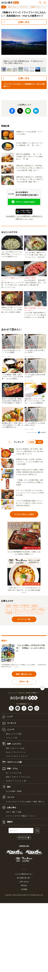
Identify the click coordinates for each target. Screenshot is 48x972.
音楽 (7, 777)
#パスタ (31, 613)
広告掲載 (24, 889)
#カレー (18, 609)
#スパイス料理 (30, 609)
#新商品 (34, 606)
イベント (9, 738)
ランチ (8, 756)
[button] (9, 69)
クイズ (14, 773)
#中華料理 (24, 606)
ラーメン (17, 752)
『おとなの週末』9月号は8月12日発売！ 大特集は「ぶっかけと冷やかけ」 (30, 648)
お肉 (7, 812)
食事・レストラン (14, 744)
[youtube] (30, 708)
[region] (24, 49)
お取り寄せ (11, 807)
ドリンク (32, 816)
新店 (19, 734)
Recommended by (32, 432)
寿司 (7, 748)
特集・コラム (12, 7)
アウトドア (23, 7)
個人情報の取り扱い (24, 878)
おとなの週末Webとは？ (24, 874)
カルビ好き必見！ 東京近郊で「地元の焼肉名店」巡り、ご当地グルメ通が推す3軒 (35, 282)
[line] (18, 708)
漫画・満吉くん (39, 801)
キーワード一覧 (23, 837)
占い (7, 773)
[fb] (24, 708)
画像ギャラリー (35, 7)
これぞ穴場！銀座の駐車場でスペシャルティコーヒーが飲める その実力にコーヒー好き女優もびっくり (35, 315)
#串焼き (41, 609)
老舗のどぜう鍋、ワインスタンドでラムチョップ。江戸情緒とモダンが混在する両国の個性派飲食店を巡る (11, 310)
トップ (10, 717)
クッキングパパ (11, 801)
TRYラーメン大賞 (14, 762)
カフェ (16, 756)
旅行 (9, 787)
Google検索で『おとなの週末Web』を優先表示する (24, 216)
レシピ (19, 781)
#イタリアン (20, 613)
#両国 (8, 606)
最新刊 (10, 822)
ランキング (11, 723)
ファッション (25, 777)
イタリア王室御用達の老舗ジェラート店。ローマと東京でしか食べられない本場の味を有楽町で (29, 503)
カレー (14, 748)
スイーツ (24, 756)
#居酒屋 (9, 613)
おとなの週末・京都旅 (14, 791)
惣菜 (19, 812)
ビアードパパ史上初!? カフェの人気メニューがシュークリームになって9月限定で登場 (30, 493)
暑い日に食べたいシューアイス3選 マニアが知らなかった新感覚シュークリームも (12, 285)
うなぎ (22, 748)
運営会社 (24, 885)
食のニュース (10, 734)
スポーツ (15, 777)
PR (16, 738)
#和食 (15, 606)
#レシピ (40, 613)
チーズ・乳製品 (20, 816)
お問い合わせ (24, 882)
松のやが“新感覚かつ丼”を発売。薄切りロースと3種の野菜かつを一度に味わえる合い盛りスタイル (30, 451)
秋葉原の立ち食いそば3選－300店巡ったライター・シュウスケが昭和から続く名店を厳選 (29, 462)
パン (24, 752)
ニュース (10, 729)
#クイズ (9, 609)
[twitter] (11, 708)
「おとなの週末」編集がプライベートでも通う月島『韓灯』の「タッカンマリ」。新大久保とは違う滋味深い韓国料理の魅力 (35, 255)
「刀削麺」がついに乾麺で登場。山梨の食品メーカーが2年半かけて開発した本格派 (30, 482)
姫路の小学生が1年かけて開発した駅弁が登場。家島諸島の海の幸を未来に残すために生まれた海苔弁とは (30, 472)
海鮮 (13, 812)
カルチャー (10, 781)
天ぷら (8, 752)
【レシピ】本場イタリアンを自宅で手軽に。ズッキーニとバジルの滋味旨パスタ (11, 254)
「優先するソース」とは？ (24, 219)
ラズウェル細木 (25, 801)
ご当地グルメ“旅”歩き (30, 278)
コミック (10, 797)
